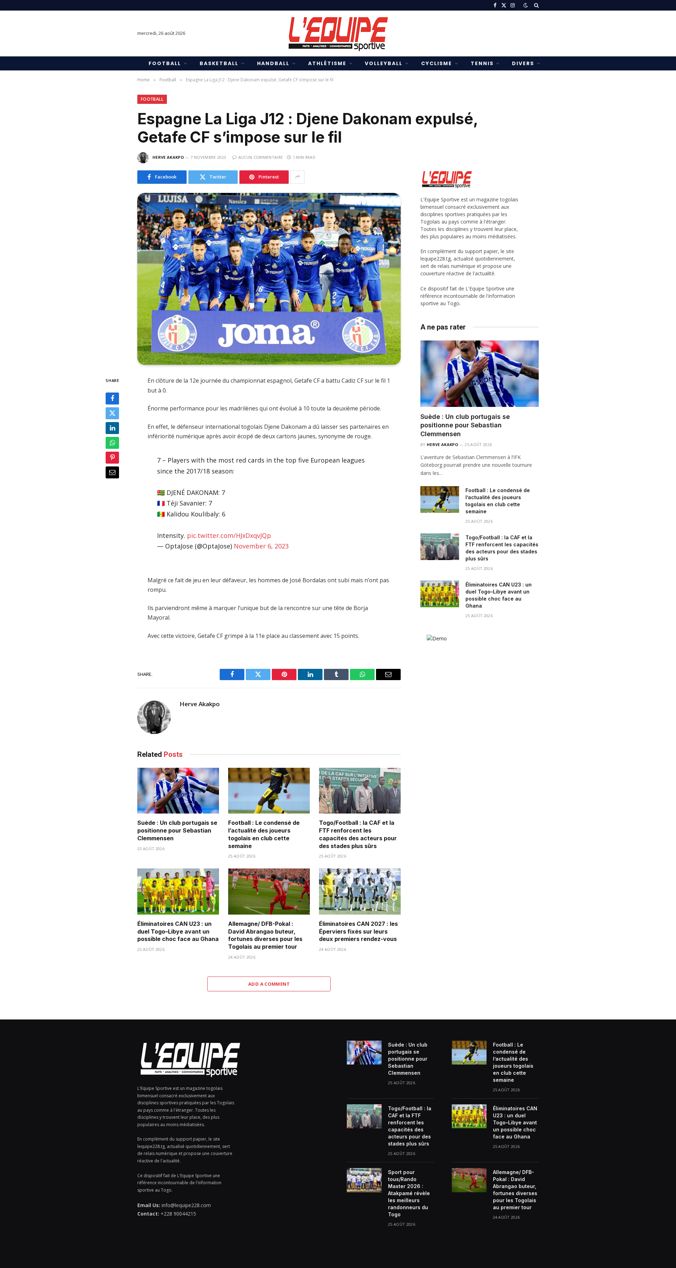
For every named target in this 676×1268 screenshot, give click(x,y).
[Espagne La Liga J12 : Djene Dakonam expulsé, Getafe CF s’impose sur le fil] (269, 279)
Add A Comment (269, 984)
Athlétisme (327, 63)
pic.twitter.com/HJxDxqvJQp (229, 535)
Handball (273, 63)
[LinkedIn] (112, 428)
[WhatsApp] (112, 443)
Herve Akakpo (168, 157)
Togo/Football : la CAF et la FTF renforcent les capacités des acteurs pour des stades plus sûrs (358, 834)
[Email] (112, 472)
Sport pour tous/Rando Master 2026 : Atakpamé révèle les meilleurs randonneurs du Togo (409, 1193)
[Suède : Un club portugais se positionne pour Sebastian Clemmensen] (178, 791)
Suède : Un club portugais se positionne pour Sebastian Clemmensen (177, 830)
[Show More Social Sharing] (297, 177)
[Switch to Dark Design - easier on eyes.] (526, 5)
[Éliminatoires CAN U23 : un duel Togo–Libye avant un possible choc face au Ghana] (178, 891)
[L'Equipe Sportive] (338, 33)
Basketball (219, 63)
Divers (523, 63)
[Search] (536, 5)
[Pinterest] (112, 458)
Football (165, 63)
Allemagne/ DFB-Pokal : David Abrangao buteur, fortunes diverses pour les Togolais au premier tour (265, 935)
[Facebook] (112, 398)
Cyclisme (436, 63)
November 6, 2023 (261, 546)
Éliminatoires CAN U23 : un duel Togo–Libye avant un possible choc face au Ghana (178, 931)
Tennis (482, 63)
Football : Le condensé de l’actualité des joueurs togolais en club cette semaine (264, 834)
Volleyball (383, 63)
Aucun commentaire (260, 157)
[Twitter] (112, 413)
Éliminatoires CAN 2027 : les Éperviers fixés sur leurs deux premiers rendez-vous (358, 931)
